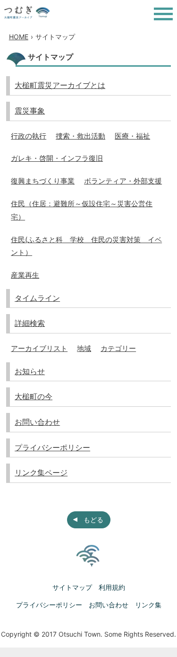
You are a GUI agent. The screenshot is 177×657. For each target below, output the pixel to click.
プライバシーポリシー (52, 447)
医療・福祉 (132, 135)
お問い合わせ (37, 422)
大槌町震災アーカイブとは (60, 85)
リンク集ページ (41, 472)
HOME (18, 37)
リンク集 (148, 605)
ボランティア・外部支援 (123, 180)
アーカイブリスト (39, 348)
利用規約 (112, 587)
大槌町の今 (33, 396)
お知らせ (30, 371)
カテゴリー (118, 348)
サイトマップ (72, 587)
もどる (93, 520)
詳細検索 (30, 323)
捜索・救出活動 (80, 135)
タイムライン (37, 298)
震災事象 (30, 110)
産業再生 (25, 275)
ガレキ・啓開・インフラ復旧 (57, 158)
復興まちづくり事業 (43, 180)
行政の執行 (28, 135)
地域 (84, 348)
